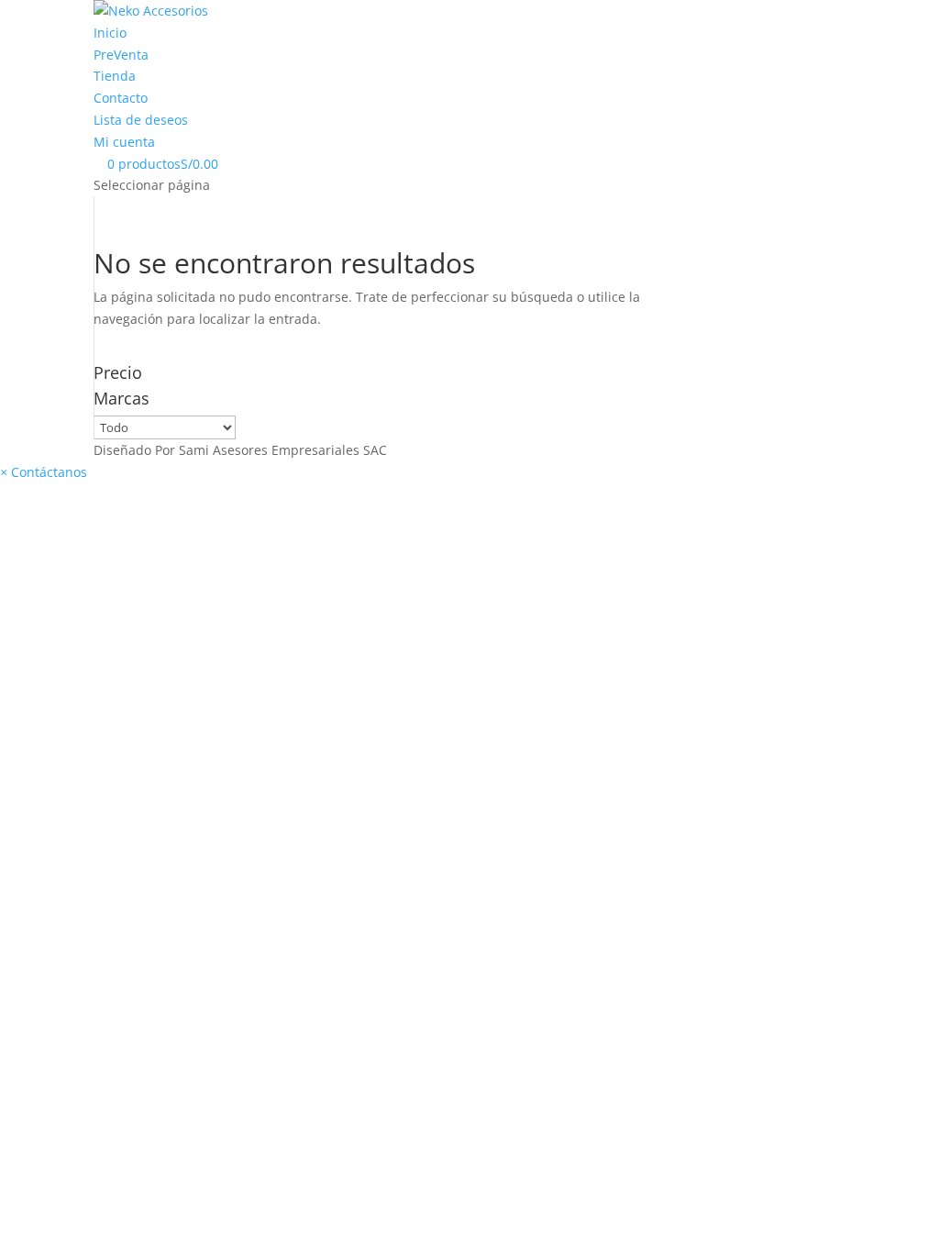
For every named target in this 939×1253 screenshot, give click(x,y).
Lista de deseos (141, 119)
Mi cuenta (124, 141)
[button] (43, 472)
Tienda (115, 75)
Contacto (121, 97)
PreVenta (121, 54)
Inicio (110, 32)
